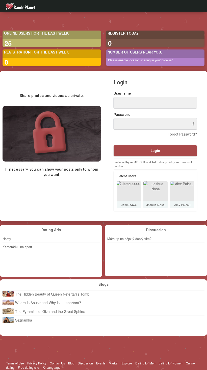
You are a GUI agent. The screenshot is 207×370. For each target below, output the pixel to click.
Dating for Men (145, 363)
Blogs (103, 284)
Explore (126, 363)
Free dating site (28, 367)
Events (101, 363)
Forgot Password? (182, 134)
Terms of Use (15, 363)
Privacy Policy (166, 162)
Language (53, 367)
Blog (71, 363)
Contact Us (57, 363)
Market (113, 363)
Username (122, 93)
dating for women (171, 363)
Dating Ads (51, 230)
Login (155, 151)
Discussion (156, 230)
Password (122, 115)
